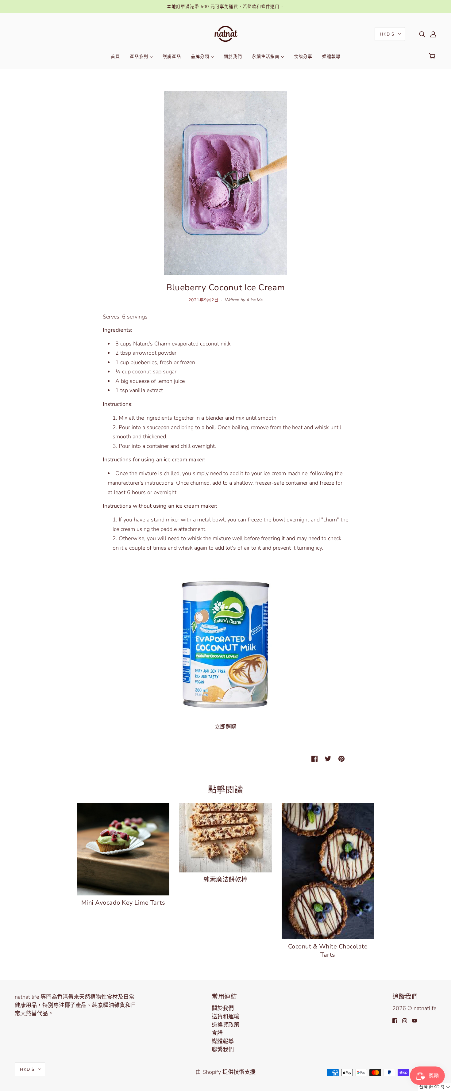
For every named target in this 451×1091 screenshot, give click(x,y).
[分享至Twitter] (328, 758)
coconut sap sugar (154, 371)
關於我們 (223, 1008)
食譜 (217, 1033)
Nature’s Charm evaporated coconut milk (182, 343)
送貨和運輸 (225, 1016)
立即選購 (225, 727)
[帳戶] (433, 33)
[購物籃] (433, 56)
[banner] (225, 33)
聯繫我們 (223, 1049)
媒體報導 (223, 1041)
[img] (422, 33)
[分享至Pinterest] (341, 758)
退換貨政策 (225, 1024)
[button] (434, 1087)
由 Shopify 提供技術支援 (225, 1072)
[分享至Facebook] (314, 758)
